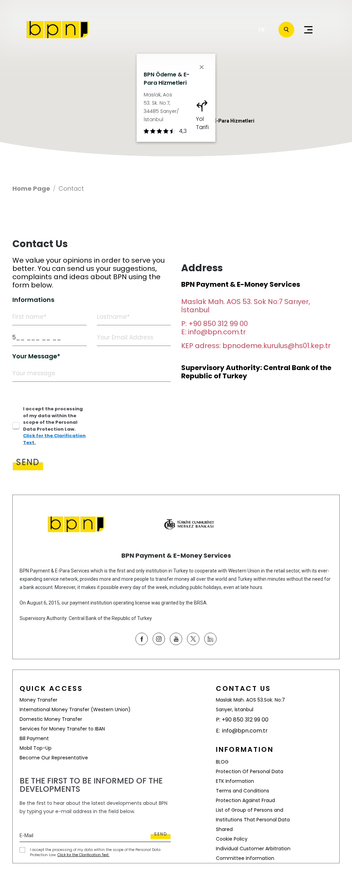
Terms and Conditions (242, 790)
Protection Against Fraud (245, 800)
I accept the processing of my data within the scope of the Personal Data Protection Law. (54, 426)
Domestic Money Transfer (51, 719)
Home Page (31, 189)
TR (261, 30)
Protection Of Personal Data (249, 771)
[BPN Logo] (57, 29)
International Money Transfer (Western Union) (75, 709)
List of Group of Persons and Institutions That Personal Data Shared (253, 820)
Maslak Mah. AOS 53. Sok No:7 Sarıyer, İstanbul (245, 306)
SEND (28, 462)
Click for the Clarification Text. (83, 854)
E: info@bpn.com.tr (213, 332)
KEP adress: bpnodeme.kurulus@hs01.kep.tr (256, 345)
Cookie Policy (232, 838)
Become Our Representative (54, 757)
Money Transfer (38, 699)
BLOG (222, 761)
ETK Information (235, 781)
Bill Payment (34, 738)
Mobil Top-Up (36, 748)
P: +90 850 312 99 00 (214, 323)
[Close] (201, 67)
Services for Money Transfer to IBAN (62, 728)
